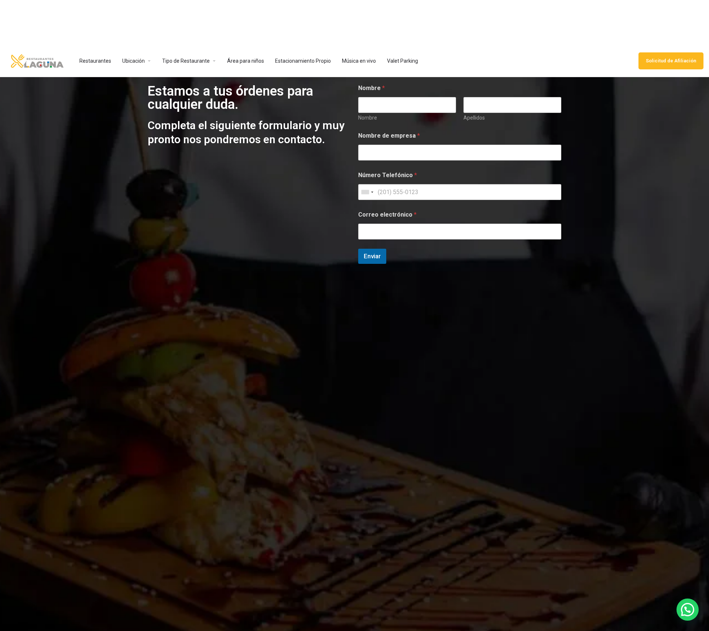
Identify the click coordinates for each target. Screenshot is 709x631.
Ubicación (133, 61)
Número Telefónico (387, 175)
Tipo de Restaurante (186, 61)
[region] (354, 22)
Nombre (367, 118)
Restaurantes (95, 61)
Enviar (372, 256)
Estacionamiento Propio (303, 61)
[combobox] (367, 192)
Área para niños (245, 61)
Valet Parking (402, 61)
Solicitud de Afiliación (671, 60)
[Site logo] (37, 60)
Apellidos (474, 118)
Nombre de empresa (389, 135)
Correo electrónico (387, 214)
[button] (688, 610)
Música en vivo (359, 61)
